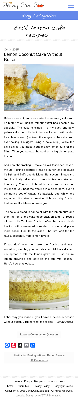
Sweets (60, 355)
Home (16, 381)
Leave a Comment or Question (39, 334)
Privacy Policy (41, 386)
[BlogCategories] (39, 15)
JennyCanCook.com (38, 390)
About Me (23, 386)
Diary (27, 381)
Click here (29, 321)
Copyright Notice (63, 386)
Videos (52, 381)
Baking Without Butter (41, 355)
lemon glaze (42, 254)
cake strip (52, 141)
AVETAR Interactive (49, 395)
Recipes (39, 381)
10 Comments (39, 360)
